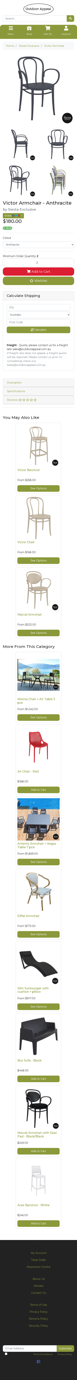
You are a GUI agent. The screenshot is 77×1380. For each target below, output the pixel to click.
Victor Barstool (28, 470)
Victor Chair (26, 542)
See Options (38, 488)
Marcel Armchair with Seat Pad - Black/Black (37, 1134)
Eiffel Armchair (28, 916)
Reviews (13, 400)
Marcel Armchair (29, 614)
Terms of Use (38, 1305)
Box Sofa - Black (29, 1060)
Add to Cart (40, 271)
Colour (7, 238)
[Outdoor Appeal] (38, 9)
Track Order (38, 1260)
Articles (38, 1286)
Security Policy (38, 1325)
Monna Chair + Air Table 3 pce (36, 700)
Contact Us (38, 1293)
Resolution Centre (38, 1267)
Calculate (39, 329)
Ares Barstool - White (33, 1205)
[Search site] (70, 18)
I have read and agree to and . (39, 1354)
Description (14, 382)
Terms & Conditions (43, 1354)
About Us (39, 1279)
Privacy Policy (39, 1311)
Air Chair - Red (28, 771)
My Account (39, 1253)
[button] (38, 281)
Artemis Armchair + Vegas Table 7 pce (36, 845)
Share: (8, 215)
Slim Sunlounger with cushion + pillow (33, 990)
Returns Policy (38, 1318)
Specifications (16, 391)
